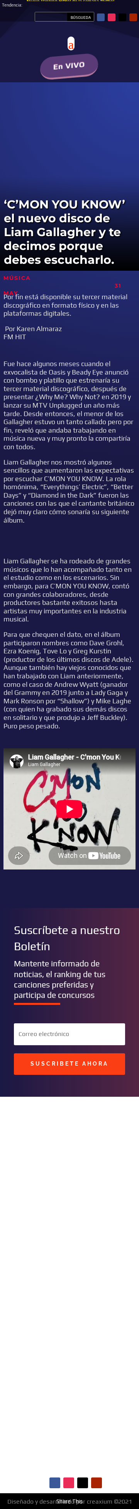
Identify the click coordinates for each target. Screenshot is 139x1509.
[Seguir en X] (122, 17)
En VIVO (69, 65)
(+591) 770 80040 (90, 1249)
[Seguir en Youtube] (133, 17)
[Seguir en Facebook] (101, 17)
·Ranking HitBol (92, 1345)
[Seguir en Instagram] (111, 17)
